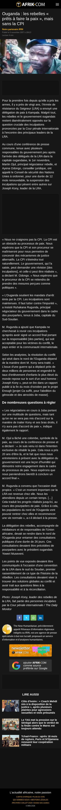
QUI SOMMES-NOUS (21, 800)
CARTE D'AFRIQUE (24, 797)
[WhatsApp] (33, 618)
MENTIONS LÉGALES (39, 800)
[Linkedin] (40, 618)
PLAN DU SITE (39, 797)
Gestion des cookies (41, 803)
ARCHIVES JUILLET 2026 (22, 803)
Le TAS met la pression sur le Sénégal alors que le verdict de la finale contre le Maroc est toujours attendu (40, 724)
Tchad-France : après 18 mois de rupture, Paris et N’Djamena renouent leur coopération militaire (39, 740)
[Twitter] (26, 618)
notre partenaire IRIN (12, 29)
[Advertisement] (30, 88)
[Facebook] (19, 618)
